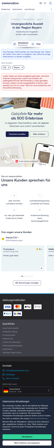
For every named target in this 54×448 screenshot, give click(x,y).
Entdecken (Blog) (10, 331)
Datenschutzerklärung (38, 418)
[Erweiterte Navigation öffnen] (52, 9)
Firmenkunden (9, 335)
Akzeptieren (27, 437)
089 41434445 (12, 378)
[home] (19, 3)
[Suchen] (50, 3)
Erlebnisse (5, 9)
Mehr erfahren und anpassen (27, 443)
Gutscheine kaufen (11, 328)
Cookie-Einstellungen (12, 342)
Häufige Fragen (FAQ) (12, 352)
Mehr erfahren (39, 134)
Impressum (7, 349)
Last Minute (30, 9)
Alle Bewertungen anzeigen (27, 283)
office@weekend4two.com (17, 370)
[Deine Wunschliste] (45, 3)
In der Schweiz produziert (28, 161)
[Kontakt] (40, 3)
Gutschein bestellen (17, 134)
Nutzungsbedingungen (12, 345)
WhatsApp (10, 374)
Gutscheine (17, 9)
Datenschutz (8, 338)
